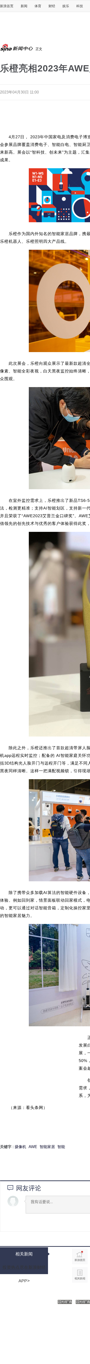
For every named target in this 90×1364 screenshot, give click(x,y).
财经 (51, 6)
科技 (79, 6)
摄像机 (20, 1147)
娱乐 (65, 6)
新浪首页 (6, 6)
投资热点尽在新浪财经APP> (24, 1269)
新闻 (24, 6)
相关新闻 (24, 1254)
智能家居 (47, 1147)
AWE (33, 1147)
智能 (61, 1147)
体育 (38, 6)
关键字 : (7, 1147)
